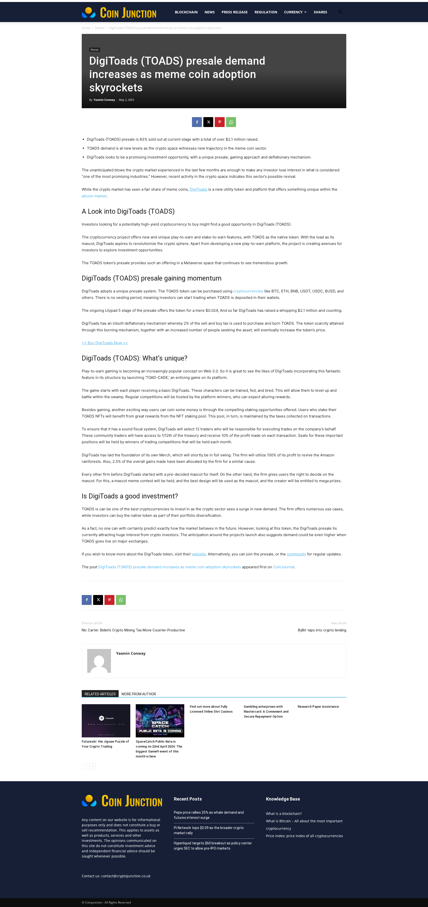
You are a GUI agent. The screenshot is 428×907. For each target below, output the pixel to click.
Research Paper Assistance (318, 706)
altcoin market (94, 196)
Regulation (266, 12)
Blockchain (186, 12)
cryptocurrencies (248, 291)
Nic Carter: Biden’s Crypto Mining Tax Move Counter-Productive (133, 630)
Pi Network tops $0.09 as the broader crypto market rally (209, 830)
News (210, 12)
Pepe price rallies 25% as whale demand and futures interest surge (209, 815)
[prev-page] (85, 766)
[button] (340, 12)
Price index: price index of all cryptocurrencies (304, 835)
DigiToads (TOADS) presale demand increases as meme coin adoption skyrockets (169, 567)
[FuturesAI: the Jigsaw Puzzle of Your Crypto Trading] (106, 721)
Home (86, 28)
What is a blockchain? (284, 813)
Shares (320, 12)
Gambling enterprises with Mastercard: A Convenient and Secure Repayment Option (266, 711)
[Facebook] (197, 122)
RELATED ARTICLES (100, 694)
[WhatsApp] (231, 122)
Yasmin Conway (104, 100)
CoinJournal (283, 567)
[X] (208, 122)
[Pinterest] (220, 122)
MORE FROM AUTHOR (139, 694)
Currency (293, 12)
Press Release (235, 12)
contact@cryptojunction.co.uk (125, 876)
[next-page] (93, 766)
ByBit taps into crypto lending (322, 630)
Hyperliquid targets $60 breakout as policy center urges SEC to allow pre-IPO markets (213, 845)
